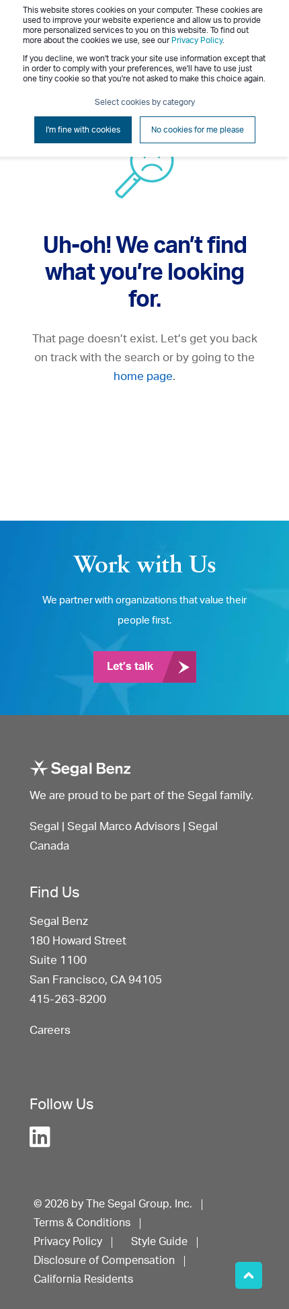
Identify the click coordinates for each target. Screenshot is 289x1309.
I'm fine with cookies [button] (83, 130)
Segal (44, 826)
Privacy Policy (196, 40)
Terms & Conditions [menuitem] (82, 1223)
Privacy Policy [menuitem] (68, 1241)
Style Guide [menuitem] (159, 1241)
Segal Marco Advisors (125, 826)
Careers (50, 1030)
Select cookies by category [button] (145, 102)
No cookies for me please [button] (197, 130)
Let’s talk (130, 666)
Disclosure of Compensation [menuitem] (104, 1260)
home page (143, 376)
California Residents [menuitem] (83, 1279)
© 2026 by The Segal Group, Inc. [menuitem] (113, 1204)
